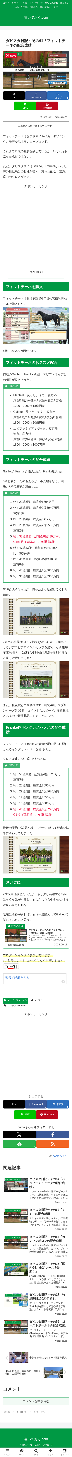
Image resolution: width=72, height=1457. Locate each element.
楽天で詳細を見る (17, 977)
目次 (32, 271)
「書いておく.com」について (36, 1444)
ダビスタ (38, 1000)
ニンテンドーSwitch (17, 1005)
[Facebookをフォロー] (52, 1134)
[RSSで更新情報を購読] (52, 1144)
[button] (64, 841)
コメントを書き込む (36, 1401)
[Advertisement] (36, 225)
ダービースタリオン (17, 1000)
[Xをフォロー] (19, 1134)
